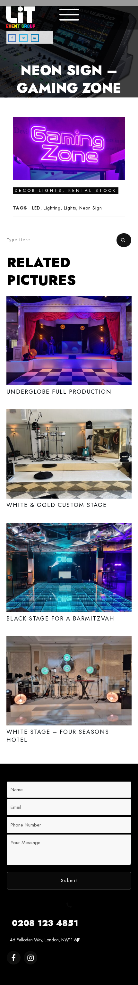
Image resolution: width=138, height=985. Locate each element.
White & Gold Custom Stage (69, 462)
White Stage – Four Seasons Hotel (69, 693)
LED (36, 208)
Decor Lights (39, 190)
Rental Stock (92, 190)
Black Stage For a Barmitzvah (69, 576)
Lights (70, 208)
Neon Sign (90, 208)
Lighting (52, 208)
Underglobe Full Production (69, 349)
